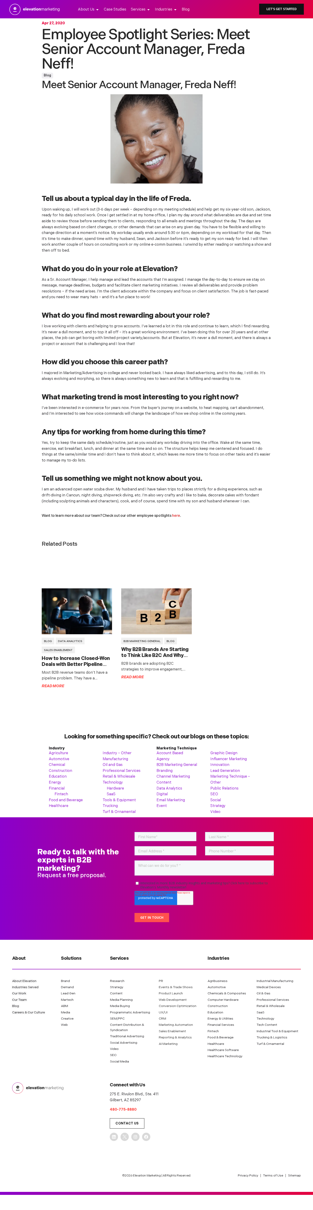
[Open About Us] (97, 9)
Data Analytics (70, 641)
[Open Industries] (175, 9)
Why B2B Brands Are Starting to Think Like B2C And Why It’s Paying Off (154, 655)
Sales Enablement (58, 650)
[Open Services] (148, 9)
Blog (47, 75)
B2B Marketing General (142, 641)
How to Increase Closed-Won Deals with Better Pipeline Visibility (76, 664)
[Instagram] (135, 1137)
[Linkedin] (114, 1137)
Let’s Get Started (281, 9)
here (176, 516)
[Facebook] (146, 1137)
